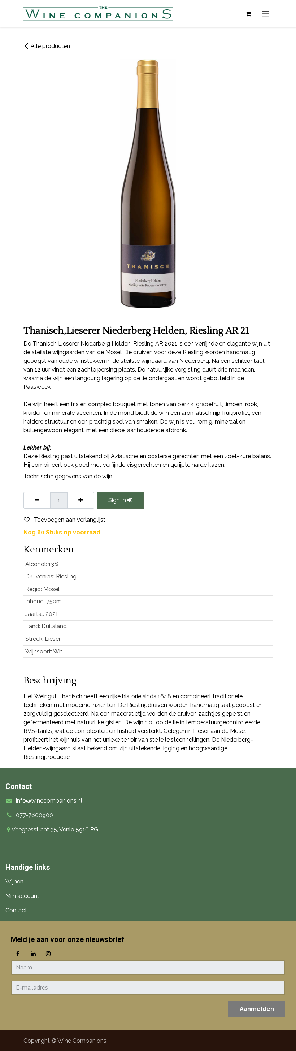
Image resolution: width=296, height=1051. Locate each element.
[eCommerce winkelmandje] (248, 13)
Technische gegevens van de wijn (67, 476)
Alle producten (50, 46)
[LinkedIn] (33, 953)
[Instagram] (48, 953)
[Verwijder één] (37, 500)
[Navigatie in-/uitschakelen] (265, 13)
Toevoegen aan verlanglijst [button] (68, 519)
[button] (256, 1009)
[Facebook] (17, 953)
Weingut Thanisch (58, 696)
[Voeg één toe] (80, 500)
